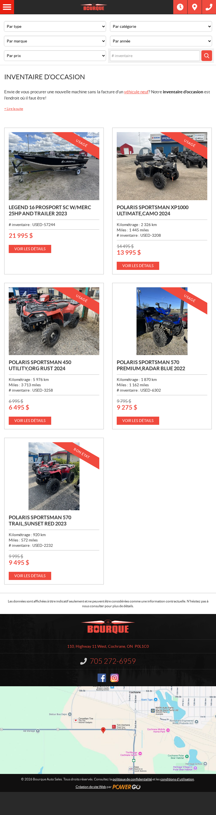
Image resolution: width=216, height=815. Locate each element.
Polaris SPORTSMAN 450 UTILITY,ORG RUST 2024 (40, 365)
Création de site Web (91, 787)
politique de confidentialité (132, 779)
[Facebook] (102, 678)
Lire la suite (13, 108)
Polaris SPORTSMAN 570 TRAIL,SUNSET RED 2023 (40, 520)
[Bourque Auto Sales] (93, 7)
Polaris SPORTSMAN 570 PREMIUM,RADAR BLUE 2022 (151, 365)
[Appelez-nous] (209, 7)
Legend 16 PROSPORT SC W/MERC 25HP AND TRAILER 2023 (50, 210)
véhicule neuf (136, 91)
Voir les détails (30, 249)
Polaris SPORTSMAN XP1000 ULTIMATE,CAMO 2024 (152, 210)
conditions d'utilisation (177, 779)
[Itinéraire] (195, 7)
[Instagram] (114, 678)
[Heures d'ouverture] (180, 7)
